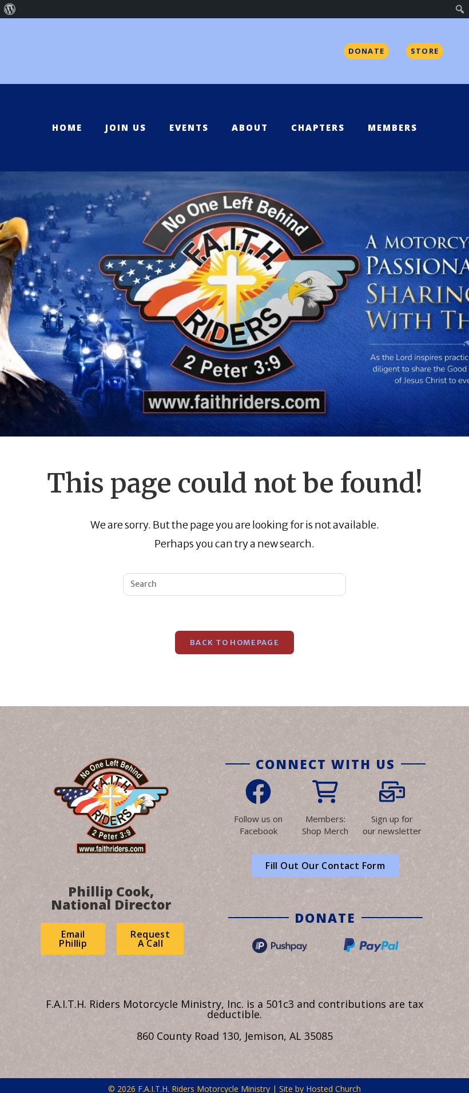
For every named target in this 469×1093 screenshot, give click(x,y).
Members (393, 127)
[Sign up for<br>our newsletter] (392, 791)
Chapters (318, 127)
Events (189, 127)
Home (67, 127)
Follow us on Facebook (258, 824)
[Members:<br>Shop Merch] (325, 791)
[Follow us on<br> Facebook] (258, 791)
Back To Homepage (234, 642)
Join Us (125, 127)
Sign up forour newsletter (392, 824)
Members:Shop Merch (325, 824)
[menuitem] (10, 9)
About (250, 127)
